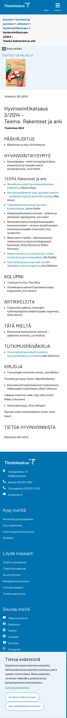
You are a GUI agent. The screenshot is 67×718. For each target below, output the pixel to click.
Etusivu (8, 19)
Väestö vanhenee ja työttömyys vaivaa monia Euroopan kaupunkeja (30, 255)
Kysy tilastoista (12, 525)
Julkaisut (22, 24)
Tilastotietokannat (14, 568)
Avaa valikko (14, 48)
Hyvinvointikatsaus (15, 28)
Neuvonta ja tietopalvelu (18, 519)
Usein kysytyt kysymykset (18, 531)
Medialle (8, 537)
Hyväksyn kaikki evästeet (22, 697)
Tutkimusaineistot (14, 593)
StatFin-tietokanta (14, 562)
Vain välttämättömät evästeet (24, 706)
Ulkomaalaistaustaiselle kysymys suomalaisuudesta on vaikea (27, 353)
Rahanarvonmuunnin (16, 581)
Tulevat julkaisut (13, 587)
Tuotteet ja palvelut (17, 55)
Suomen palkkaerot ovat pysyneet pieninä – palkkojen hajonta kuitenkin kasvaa (33, 194)
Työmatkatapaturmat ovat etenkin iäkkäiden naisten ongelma (28, 264)
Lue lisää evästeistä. (17, 687)
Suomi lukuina (11, 574)
